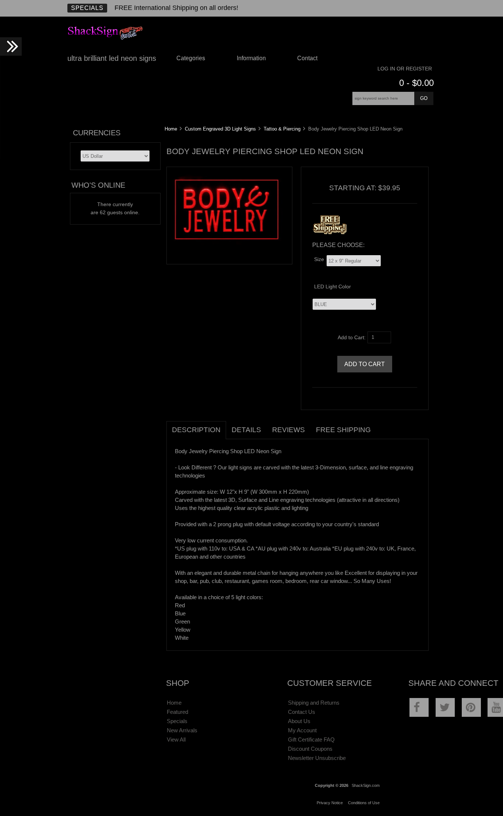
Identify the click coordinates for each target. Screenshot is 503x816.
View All (176, 739)
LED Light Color (332, 286)
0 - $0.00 (416, 83)
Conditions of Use (364, 803)
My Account (302, 730)
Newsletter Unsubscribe (317, 758)
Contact (307, 58)
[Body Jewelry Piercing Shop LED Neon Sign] (227, 245)
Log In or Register (404, 69)
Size (319, 259)
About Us (299, 721)
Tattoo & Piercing (282, 129)
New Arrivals (182, 730)
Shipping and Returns (314, 702)
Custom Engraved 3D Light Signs (220, 129)
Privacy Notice (330, 803)
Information (251, 58)
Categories (190, 58)
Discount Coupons (310, 749)
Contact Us (301, 712)
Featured (177, 712)
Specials (87, 8)
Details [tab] (246, 430)
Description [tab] (196, 430)
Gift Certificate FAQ (311, 739)
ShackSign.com (366, 785)
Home (171, 129)
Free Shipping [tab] (343, 430)
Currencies (96, 133)
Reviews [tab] (288, 430)
